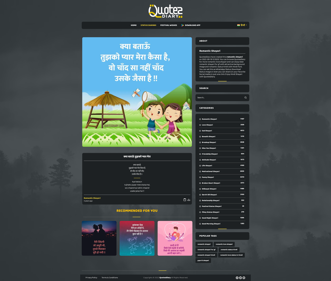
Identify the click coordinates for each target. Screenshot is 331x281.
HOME (134, 25)
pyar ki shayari (203, 260)
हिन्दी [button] (242, 25)
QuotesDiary (165, 277)
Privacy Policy (91, 277)
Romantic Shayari (92, 198)
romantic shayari (204, 244)
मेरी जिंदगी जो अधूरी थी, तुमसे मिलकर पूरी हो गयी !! (99, 238)
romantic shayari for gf (207, 249)
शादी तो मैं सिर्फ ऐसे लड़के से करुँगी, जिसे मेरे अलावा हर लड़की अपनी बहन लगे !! (175, 238)
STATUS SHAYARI (148, 25)
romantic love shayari (224, 244)
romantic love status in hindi (231, 255)
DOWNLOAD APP (192, 25)
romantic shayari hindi (206, 255)
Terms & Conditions (110, 277)
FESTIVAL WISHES (168, 25)
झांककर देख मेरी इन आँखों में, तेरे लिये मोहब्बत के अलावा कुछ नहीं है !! (137, 238)
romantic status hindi (229, 249)
